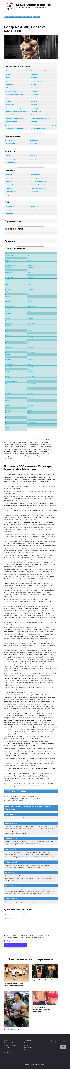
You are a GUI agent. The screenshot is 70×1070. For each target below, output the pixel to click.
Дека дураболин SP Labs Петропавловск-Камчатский (14, 984)
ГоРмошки (28, 16)
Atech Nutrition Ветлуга (15, 801)
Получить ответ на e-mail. (16, 941)
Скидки (6, 1047)
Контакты (7, 1052)
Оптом (6, 1050)
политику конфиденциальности (34, 937)
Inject (22, 16)
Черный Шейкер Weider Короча (44, 980)
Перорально (16, 16)
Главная (6, 1040)
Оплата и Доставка (10, 1045)
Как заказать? (8, 1043)
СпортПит (7, 16)
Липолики (36, 16)
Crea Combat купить (11, 1029)
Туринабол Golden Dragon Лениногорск (21, 796)
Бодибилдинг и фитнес (33, 4)
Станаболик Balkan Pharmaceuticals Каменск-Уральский (42, 1009)
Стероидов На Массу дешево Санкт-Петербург (23, 798)
